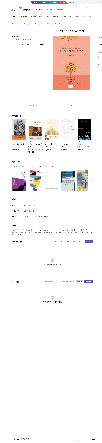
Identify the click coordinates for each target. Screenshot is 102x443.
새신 (41, 167)
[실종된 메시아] (84, 135)
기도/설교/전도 (46, 24)
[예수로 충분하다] (68, 135)
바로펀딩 (63, 17)
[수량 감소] (72, 439)
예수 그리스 (25, 167)
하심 (53, 167)
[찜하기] (83, 439)
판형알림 (46, 216)
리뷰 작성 (90, 241)
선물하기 (94, 439)
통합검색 (37, 9)
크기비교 (72, 93)
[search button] (84, 10)
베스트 (41, 17)
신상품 (70, 17)
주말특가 (54, 17)
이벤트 (48, 17)
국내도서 (17, 24)
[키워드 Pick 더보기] (91, 181)
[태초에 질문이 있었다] (19, 135)
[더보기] (90, 17)
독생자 (34, 167)
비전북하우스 (15, 40)
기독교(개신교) (34, 24)
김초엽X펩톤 (23, 17)
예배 (47, 167)
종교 (25, 24)
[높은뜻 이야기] (52, 135)
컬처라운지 (85, 17)
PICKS (77, 17)
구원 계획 (16, 167)
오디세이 (33, 17)
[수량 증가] (77, 439)
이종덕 (14, 37)
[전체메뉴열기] (14, 16)
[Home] (13, 24)
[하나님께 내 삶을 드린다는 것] (35, 136)
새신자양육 (57, 24)
